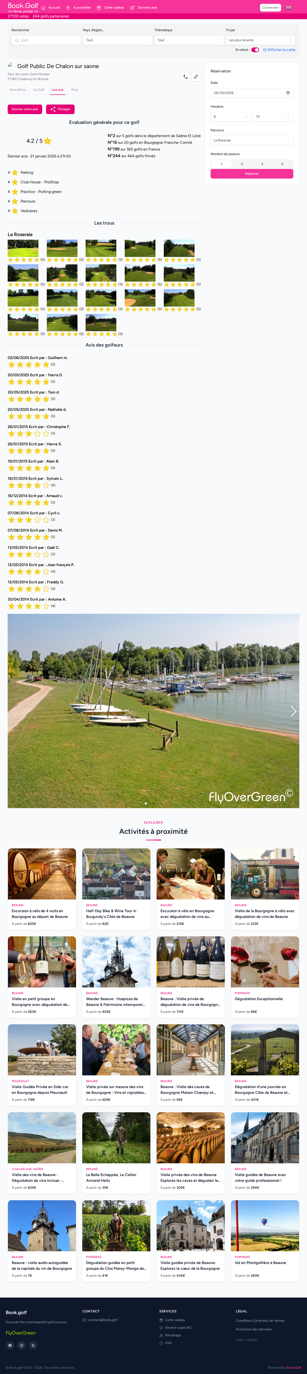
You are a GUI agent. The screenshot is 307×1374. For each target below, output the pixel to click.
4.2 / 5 (34, 140)
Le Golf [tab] (38, 90)
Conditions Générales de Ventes (260, 1321)
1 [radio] (221, 164)
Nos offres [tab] (18, 90)
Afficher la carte (281, 49)
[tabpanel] (104, 352)
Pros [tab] (74, 90)
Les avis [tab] (58, 90)
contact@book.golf (102, 1320)
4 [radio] (282, 164)
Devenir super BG (178, 1328)
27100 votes (18, 16)
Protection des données (254, 1329)
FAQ (168, 1343)
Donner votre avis (25, 109)
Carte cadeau (175, 1320)
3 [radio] (262, 164)
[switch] (255, 49)
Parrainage (173, 1335)
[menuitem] (288, 7)
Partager (64, 109)
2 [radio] (242, 164)
